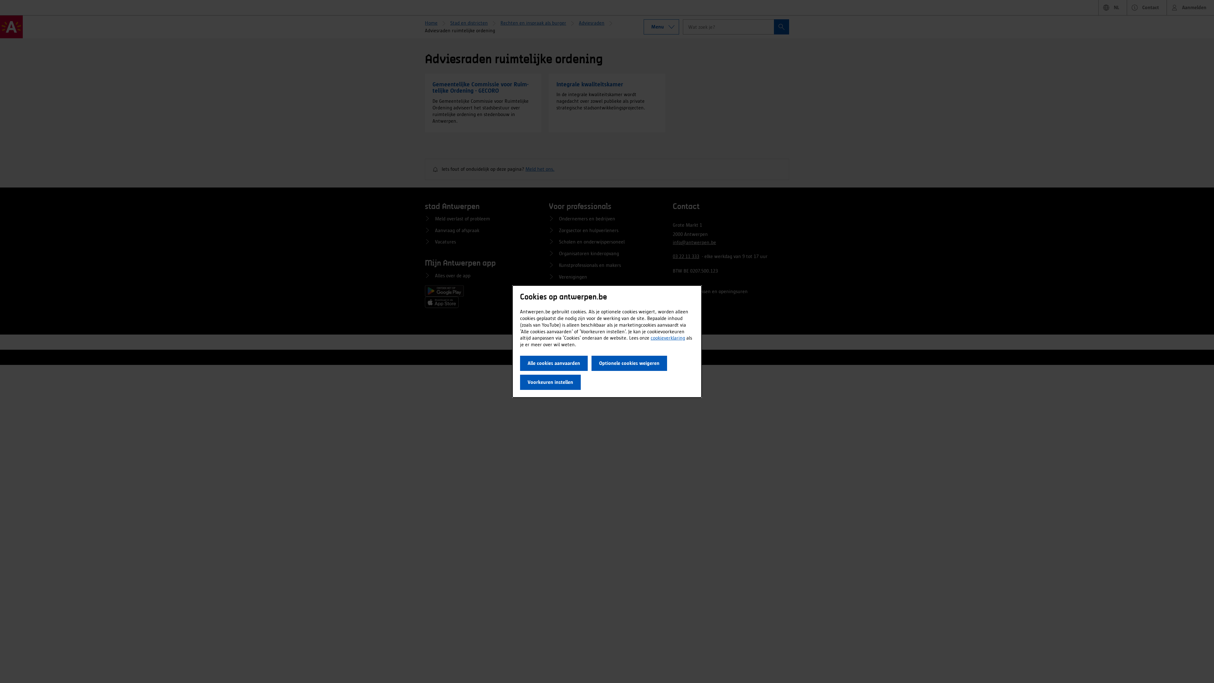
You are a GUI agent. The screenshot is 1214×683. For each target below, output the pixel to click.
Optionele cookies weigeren (629, 363)
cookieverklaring (668, 338)
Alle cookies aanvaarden (554, 363)
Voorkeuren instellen (550, 382)
